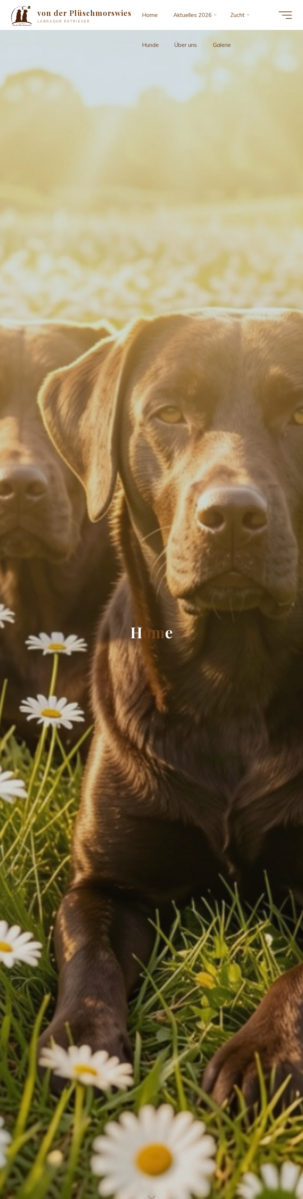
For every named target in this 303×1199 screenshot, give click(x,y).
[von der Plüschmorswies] (21, 14)
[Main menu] (285, 15)
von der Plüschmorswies (84, 13)
